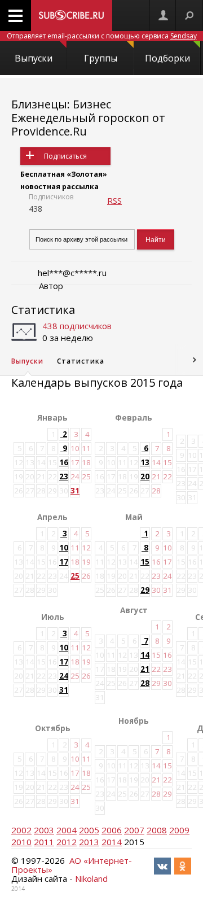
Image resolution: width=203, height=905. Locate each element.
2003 (44, 830)
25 (75, 576)
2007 (134, 830)
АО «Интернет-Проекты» (71, 865)
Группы (100, 58)
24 (63, 676)
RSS (114, 200)
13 (144, 462)
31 (75, 491)
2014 (112, 841)
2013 (89, 841)
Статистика (43, 309)
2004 (66, 830)
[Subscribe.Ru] (71, 15)
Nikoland (91, 878)
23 (63, 476)
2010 (21, 841)
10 (63, 548)
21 (144, 669)
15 (144, 562)
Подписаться (65, 156)
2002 (21, 830)
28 (144, 683)
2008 (157, 830)
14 (144, 655)
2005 (89, 830)
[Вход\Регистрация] (163, 15)
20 (144, 476)
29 (144, 590)
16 (63, 462)
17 (63, 562)
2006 (112, 830)
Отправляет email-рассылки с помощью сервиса (102, 36)
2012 (66, 841)
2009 (179, 830)
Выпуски (33, 58)
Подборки (167, 58)
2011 (44, 841)
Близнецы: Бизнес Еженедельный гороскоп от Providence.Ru (88, 118)
